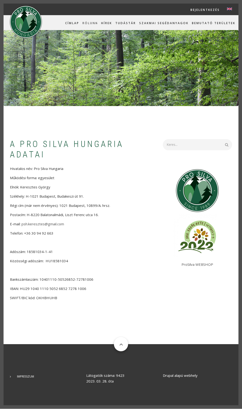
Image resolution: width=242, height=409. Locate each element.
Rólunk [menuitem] (90, 23)
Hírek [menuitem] (106, 23)
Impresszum (25, 376)
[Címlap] (26, 21)
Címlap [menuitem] (72, 23)
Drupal (168, 375)
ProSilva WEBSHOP (197, 264)
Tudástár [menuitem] (125, 23)
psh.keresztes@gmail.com (43, 224)
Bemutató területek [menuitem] (213, 23)
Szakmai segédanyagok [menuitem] (164, 23)
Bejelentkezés (205, 10)
